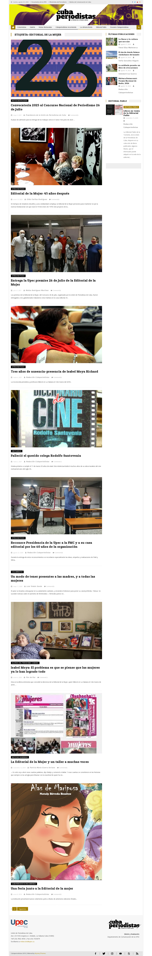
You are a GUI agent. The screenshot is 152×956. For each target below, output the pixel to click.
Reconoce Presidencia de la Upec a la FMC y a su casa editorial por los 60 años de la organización (51, 544)
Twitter (103, 954)
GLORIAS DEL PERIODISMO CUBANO (25, 663)
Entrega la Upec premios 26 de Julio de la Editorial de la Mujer (53, 282)
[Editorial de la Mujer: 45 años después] (56, 156)
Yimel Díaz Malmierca (128, 47)
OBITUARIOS (16, 451)
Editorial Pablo (101, 27)
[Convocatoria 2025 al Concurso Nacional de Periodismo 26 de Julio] (56, 68)
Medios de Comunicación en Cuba (80, 2)
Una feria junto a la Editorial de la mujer (42, 888)
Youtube (120, 954)
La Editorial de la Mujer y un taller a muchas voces (50, 762)
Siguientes (22, 909)
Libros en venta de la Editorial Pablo (132, 113)
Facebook (95, 954)
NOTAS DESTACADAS (19, 101)
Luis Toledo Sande (34, 586)
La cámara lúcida (86, 27)
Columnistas (21, 27)
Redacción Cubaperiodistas (37, 377)
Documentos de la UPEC (39, 2)
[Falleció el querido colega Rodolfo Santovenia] (56, 418)
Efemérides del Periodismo (58, 2)
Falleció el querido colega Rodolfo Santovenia (46, 455)
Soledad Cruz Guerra (128, 73)
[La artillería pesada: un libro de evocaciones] (111, 68)
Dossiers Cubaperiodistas (119, 27)
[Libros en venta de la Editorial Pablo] (114, 109)
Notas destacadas (45, 27)
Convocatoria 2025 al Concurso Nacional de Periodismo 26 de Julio (55, 107)
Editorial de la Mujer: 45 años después (40, 193)
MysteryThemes (40, 953)
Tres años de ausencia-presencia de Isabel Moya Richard (54, 371)
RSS (135, 954)
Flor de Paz (30, 677)
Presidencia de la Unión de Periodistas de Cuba (46, 115)
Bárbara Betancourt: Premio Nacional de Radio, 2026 (128, 80)
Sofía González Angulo (129, 60)
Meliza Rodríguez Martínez (37, 290)
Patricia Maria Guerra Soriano (42, 767)
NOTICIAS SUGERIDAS (20, 757)
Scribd (128, 954)
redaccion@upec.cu (27, 941)
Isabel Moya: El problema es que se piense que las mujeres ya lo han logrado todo (55, 669)
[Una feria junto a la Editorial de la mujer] (56, 831)
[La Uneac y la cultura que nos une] (111, 42)
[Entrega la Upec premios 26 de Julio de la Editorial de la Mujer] (56, 243)
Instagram (112, 954)
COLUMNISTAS (17, 572)
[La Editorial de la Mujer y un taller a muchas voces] (56, 723)
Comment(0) (74, 115)
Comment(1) (58, 462)
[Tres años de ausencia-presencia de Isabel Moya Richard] (56, 334)
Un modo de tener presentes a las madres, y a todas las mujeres (53, 578)
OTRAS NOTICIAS (18, 189)
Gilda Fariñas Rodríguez (37, 199)
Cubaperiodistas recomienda (66, 27)
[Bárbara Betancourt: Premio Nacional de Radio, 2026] (111, 81)
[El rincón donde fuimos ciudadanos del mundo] (111, 55)
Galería (32, 27)
